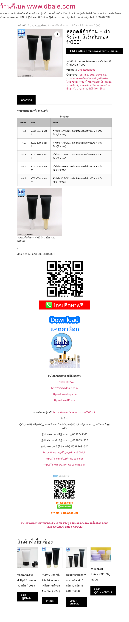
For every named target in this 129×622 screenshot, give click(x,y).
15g (86, 74)
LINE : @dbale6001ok (103, 591)
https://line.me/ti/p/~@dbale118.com (64, 464)
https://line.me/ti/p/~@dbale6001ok (64, 452)
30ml (99, 74)
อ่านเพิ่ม (49, 600)
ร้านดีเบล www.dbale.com (37, 6)
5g (104, 74)
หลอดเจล (82, 88)
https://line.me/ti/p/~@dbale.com (64, 458)
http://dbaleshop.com (64, 394)
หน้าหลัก (22, 25)
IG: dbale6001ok (64, 382)
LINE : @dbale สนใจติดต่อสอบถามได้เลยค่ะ (94, 51)
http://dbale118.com (64, 400)
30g (92, 74)
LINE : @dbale (74, 602)
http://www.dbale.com (64, 388)
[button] (57, 34)
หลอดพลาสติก (88, 85)
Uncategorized (38, 25)
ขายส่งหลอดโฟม (81, 81)
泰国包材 (93, 88)
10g (80, 74)
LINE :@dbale (26, 597)
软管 (102, 88)
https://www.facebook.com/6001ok (74, 412)
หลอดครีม (98, 81)
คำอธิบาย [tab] (26, 100)
